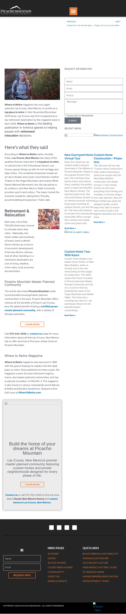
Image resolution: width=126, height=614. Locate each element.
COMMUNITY (56, 571)
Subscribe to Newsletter (80, 115)
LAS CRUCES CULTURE (95, 562)
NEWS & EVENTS (57, 580)
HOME (52, 558)
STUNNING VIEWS (93, 571)
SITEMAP (53, 553)
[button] (73, 11)
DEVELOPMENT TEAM (96, 580)
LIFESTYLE (54, 576)
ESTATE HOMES (57, 562)
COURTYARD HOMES (60, 567)
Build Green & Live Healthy (100, 553)
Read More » (70, 228)
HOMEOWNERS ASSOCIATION (100, 576)
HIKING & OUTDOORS (95, 558)
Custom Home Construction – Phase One (108, 158)
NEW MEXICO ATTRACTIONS (100, 567)
